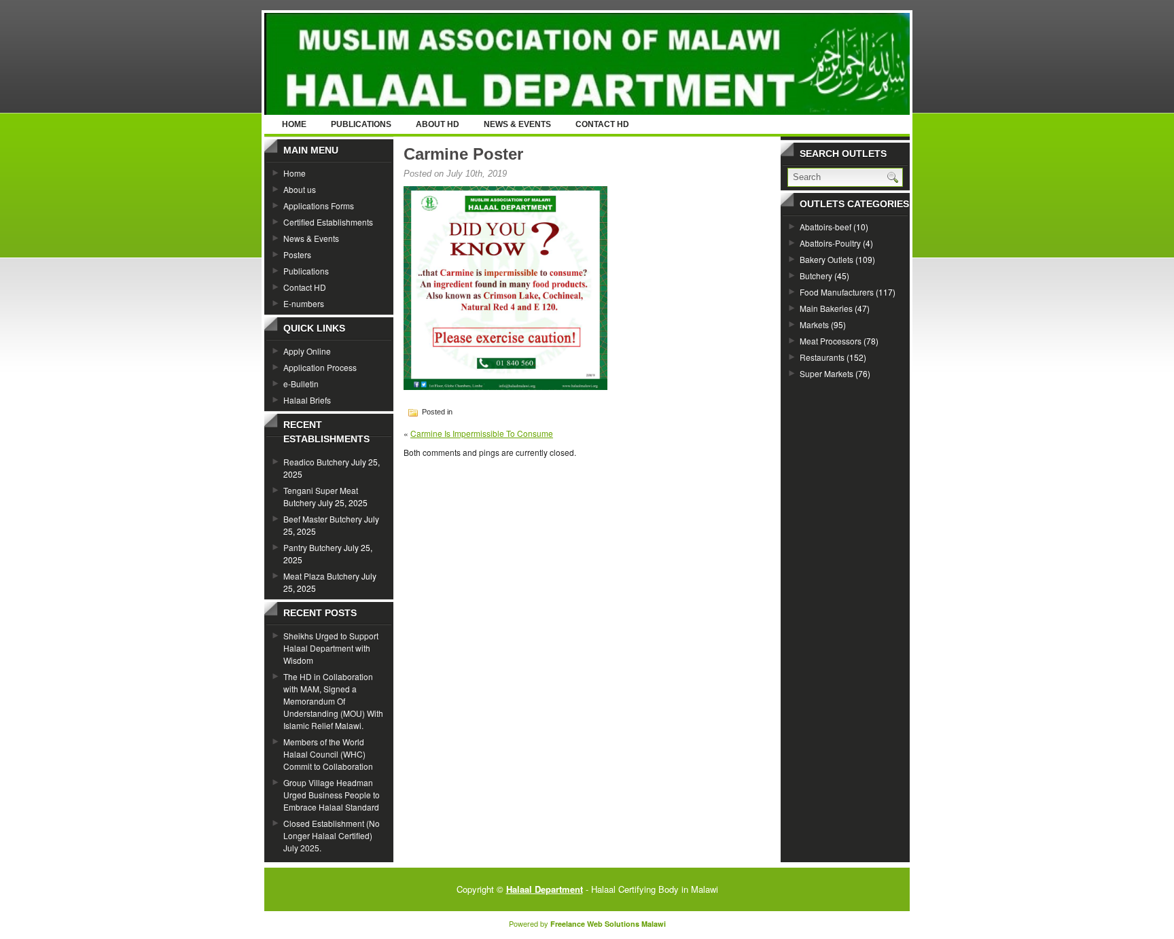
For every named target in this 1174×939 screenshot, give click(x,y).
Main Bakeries (826, 308)
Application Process (320, 367)
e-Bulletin (301, 383)
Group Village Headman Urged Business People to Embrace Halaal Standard (331, 795)
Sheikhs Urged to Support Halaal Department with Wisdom (330, 648)
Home (294, 124)
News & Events (517, 124)
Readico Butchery (316, 461)
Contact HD (602, 124)
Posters (297, 254)
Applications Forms (318, 205)
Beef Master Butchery (322, 519)
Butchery (816, 275)
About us (299, 189)
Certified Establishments (328, 222)
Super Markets (826, 373)
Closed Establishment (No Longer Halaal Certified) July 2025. (331, 835)
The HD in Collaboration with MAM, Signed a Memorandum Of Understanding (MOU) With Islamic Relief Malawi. (333, 701)
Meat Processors (830, 341)
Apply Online (307, 351)
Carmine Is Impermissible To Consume (481, 433)
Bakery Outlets (826, 259)
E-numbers (303, 303)
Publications (361, 124)
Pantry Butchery (312, 547)
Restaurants (822, 357)
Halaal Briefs (307, 400)
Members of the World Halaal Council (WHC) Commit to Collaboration (328, 754)
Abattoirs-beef (825, 226)
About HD (437, 124)
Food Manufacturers (837, 292)
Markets (814, 324)
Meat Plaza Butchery (321, 576)
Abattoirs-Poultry (830, 243)
